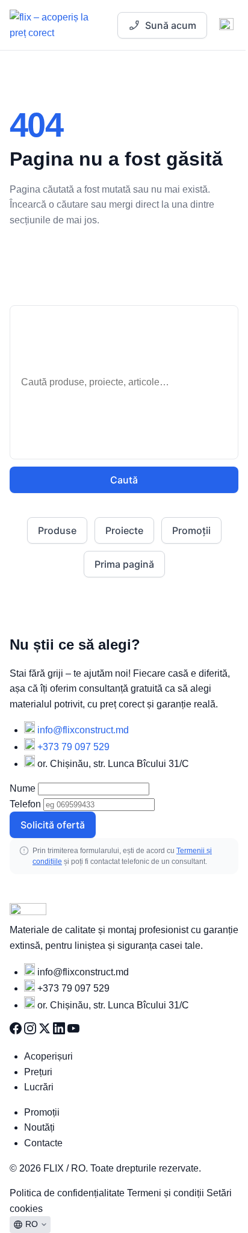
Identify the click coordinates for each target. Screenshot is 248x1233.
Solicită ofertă (52, 825)
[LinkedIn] (60, 1031)
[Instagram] (31, 1031)
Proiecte (124, 530)
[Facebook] (17, 1031)
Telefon (25, 804)
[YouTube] (73, 1031)
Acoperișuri (48, 1056)
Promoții (191, 530)
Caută (124, 480)
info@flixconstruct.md (83, 730)
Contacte (43, 1143)
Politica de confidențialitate (68, 1193)
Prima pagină (124, 564)
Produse (57, 530)
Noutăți (39, 1127)
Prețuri (38, 1072)
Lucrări (39, 1087)
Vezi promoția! (153, 34)
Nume (23, 788)
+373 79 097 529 (73, 747)
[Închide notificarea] (217, 34)
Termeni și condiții (166, 1193)
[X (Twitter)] (46, 1031)
